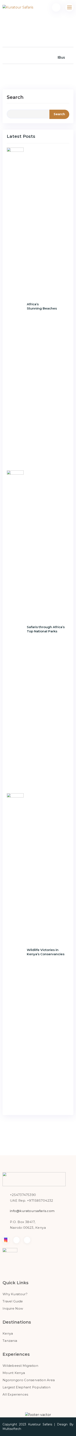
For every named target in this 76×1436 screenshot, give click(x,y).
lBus (61, 57)
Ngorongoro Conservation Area (29, 1380)
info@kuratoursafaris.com (32, 1211)
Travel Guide (13, 1301)
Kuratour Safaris (40, 1424)
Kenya (8, 1333)
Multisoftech (12, 1429)
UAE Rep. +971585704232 (31, 1200)
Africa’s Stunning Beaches (42, 306)
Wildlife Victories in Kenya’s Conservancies (45, 952)
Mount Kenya (14, 1373)
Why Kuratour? (15, 1294)
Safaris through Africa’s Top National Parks (46, 629)
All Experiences (15, 1394)
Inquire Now (13, 1308)
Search (15, 97)
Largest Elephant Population (26, 1387)
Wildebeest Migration (20, 1366)
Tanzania (10, 1341)
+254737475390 (23, 1195)
